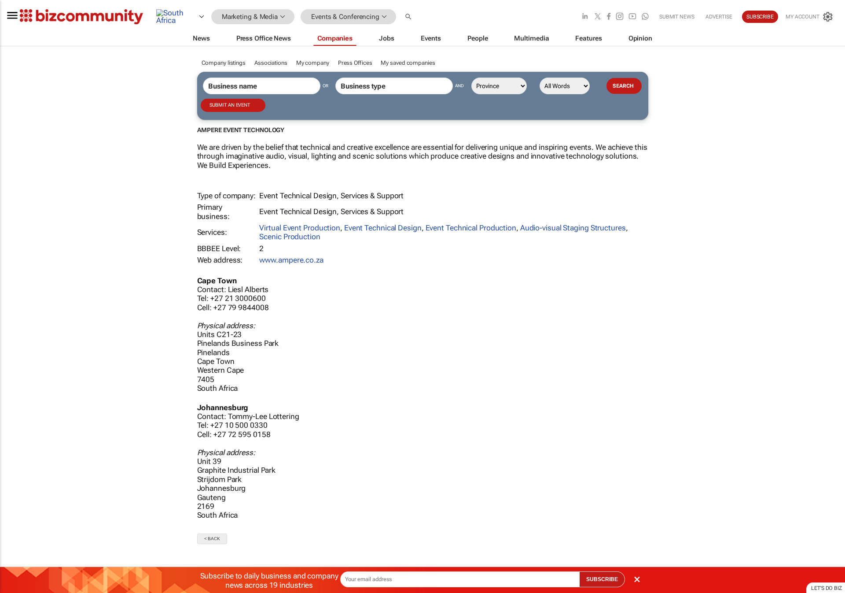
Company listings (224, 62)
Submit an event (229, 105)
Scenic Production (289, 236)
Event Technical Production (471, 227)
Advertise (718, 17)
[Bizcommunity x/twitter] (597, 17)
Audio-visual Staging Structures (573, 227)
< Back (212, 538)
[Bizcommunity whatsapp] (645, 17)
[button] (409, 17)
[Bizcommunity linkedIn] (585, 17)
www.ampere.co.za (291, 260)
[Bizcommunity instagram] (619, 17)
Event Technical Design (383, 227)
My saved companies (408, 62)
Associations (270, 62)
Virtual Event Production (299, 227)
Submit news (676, 17)
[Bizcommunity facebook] (608, 17)
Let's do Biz (826, 588)
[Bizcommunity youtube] (632, 17)
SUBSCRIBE (602, 579)
